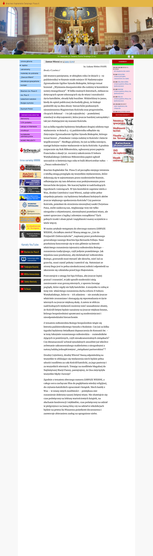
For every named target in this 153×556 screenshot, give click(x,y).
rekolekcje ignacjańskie (30, 81)
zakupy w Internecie (29, 126)
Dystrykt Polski (27, 109)
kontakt (24, 85)
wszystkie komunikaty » (123, 115)
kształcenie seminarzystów (27, 135)
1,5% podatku (26, 122)
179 (72, 61)
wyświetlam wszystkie (123, 64)
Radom (120, 89)
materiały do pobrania (29, 73)
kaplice (24, 65)
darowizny (25, 119)
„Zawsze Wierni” (27, 77)
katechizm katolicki (28, 99)
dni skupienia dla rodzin (122, 71)
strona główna (26, 61)
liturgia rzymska (27, 103)
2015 (67, 61)
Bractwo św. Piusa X (29, 91)
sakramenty (25, 69)
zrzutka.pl (25, 130)
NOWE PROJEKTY (28, 140)
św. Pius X (25, 95)
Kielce (120, 97)
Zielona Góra (123, 82)
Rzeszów (121, 74)
